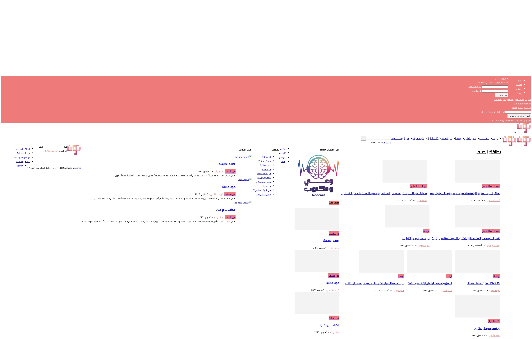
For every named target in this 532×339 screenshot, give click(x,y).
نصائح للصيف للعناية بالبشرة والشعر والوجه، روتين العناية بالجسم (465, 193)
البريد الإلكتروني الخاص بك (493, 112)
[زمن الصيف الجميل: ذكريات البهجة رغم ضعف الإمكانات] (381, 272)
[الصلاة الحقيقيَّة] (317, 229)
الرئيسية (387, 143)
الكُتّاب (519, 81)
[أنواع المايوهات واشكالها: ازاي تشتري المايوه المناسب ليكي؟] (477, 227)
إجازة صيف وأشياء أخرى (487, 328)
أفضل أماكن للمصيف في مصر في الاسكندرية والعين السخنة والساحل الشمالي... (384, 193)
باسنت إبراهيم (493, 245)
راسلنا (519, 93)
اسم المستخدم (475, 87)
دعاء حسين (422, 200)
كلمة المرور (476, 91)
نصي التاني (470, 138)
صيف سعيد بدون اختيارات (415, 238)
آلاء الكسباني (493, 200)
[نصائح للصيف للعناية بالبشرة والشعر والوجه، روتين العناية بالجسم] (477, 182)
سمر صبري (399, 290)
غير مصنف (333, 275)
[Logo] (523, 145)
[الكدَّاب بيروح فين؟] (317, 313)
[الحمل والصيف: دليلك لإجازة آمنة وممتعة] (429, 272)
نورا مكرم (495, 290)
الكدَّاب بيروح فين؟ (329, 325)
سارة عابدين (424, 245)
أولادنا (458, 138)
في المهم (446, 138)
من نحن (519, 89)
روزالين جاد (334, 332)
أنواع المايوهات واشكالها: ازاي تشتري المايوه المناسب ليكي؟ (466, 238)
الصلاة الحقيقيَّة (331, 240)
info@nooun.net (51, 151)
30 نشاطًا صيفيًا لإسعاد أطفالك (483, 283)
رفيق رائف (334, 248)
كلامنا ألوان (432, 138)
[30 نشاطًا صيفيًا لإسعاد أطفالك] (477, 272)
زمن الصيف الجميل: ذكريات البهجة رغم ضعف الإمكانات (374, 283)
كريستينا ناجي (332, 290)
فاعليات (519, 85)
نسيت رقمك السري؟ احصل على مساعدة (512, 99)
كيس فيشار (418, 138)
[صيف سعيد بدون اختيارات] (407, 227)
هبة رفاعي (447, 290)
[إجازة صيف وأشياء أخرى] (477, 317)
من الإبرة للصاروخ (400, 138)
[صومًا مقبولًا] (317, 271)
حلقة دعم (484, 138)
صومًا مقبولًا (332, 282)
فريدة (495, 138)
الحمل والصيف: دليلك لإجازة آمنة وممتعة (430, 283)
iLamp (78, 168)
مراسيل (266, 186)
